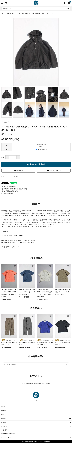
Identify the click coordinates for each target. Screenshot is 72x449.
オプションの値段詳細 (8, 187)
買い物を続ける (7, 193)
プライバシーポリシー (6, 437)
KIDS (2, 414)
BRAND (3, 418)
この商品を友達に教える (9, 191)
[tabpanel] (36, 52)
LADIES (3, 410)
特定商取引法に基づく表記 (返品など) (14, 189)
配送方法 (3, 422)
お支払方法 (4, 426)
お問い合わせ (18, 170)
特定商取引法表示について (8, 434)
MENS (3, 407)
